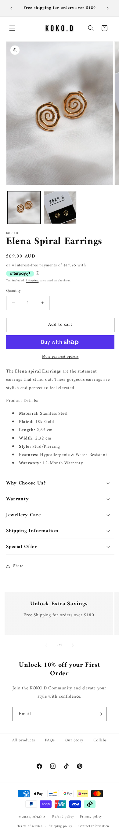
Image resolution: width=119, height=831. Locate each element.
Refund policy (63, 817)
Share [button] (18, 566)
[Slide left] (46, 645)
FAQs (50, 740)
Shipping (32, 280)
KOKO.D (38, 817)
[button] (12, 28)
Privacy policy (91, 817)
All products (23, 740)
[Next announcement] (107, 8)
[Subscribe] (99, 714)
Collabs (100, 740)
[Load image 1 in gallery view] (24, 207)
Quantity (13, 291)
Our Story (74, 740)
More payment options (60, 357)
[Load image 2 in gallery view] (60, 207)
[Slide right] (73, 645)
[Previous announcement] (11, 8)
